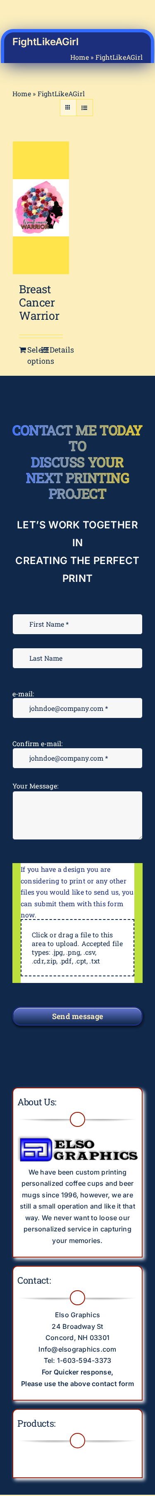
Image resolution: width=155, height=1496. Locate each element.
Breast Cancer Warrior (39, 302)
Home (79, 57)
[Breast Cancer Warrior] (41, 207)
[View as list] (84, 108)
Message (28, 780)
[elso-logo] (77, 1134)
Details (56, 350)
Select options (34, 355)
